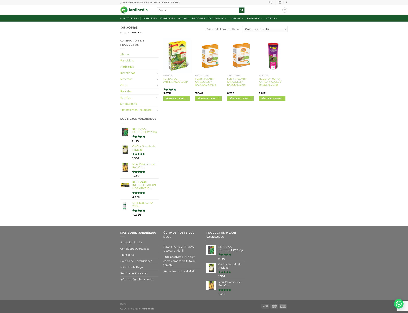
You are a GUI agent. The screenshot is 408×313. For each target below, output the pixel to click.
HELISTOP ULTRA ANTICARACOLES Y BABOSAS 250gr (270, 81)
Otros (270, 18)
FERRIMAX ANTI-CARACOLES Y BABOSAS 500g (237, 81)
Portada (124, 33)
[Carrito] (284, 10)
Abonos (183, 18)
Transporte (127, 254)
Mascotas (254, 18)
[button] (399, 304)
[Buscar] (241, 10)
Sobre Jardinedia (131, 242)
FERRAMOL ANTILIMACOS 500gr (175, 80)
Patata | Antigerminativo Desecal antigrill (178, 248)
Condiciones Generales (134, 248)
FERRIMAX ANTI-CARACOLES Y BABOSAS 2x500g (205, 81)
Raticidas (198, 18)
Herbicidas (149, 18)
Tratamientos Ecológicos (135, 109)
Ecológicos (216, 18)
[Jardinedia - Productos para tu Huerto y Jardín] (136, 10)
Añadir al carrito (177, 98)
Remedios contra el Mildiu (179, 271)
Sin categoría (128, 103)
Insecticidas (128, 18)
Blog (270, 2)
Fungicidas (167, 18)
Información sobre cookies (137, 279)
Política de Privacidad (134, 273)
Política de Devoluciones (136, 261)
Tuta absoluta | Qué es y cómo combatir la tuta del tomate (180, 261)
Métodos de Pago (131, 267)
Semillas (235, 18)
